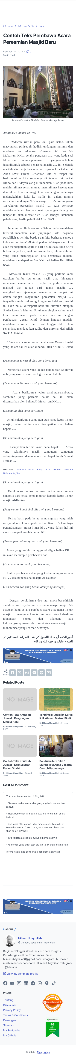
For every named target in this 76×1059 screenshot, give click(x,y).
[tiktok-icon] (53, 983)
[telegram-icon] (33, 983)
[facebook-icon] (5, 983)
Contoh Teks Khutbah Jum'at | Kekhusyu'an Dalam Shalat (17, 765)
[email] (49, 672)
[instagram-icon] (19, 983)
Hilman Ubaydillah (30, 938)
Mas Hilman (43, 1052)
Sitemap (8, 1025)
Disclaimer (9, 1005)
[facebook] (12, 672)
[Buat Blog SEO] (38, 662)
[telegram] (34, 672)
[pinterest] (41, 672)
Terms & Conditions (15, 1015)
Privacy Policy (12, 1010)
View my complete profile (22, 973)
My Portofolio (11, 1030)
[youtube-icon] (12, 983)
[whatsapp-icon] (40, 983)
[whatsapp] (27, 672)
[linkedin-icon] (26, 983)
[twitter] (20, 672)
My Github (9, 1035)
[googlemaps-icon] (47, 983)
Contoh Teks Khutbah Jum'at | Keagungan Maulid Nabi (17, 718)
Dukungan (9, 1020)
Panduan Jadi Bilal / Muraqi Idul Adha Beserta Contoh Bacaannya (55, 765)
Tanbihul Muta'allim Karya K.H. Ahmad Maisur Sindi (56, 716)
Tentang (8, 1000)
